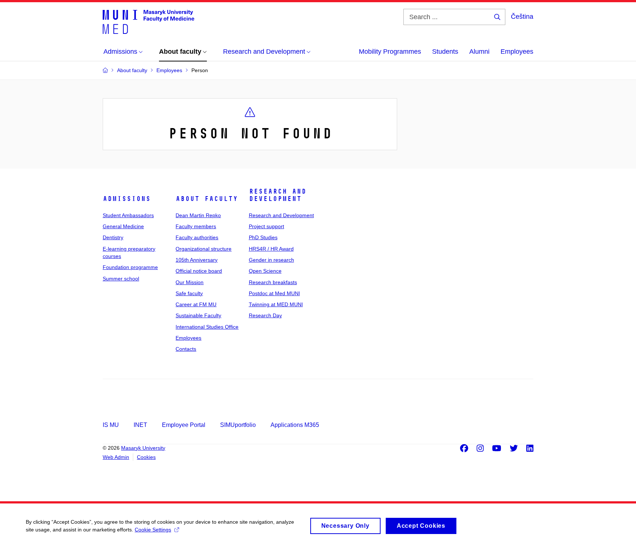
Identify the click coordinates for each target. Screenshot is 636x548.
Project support (266, 226)
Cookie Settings (153, 530)
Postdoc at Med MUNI (274, 293)
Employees (517, 51)
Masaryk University (143, 448)
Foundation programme (130, 267)
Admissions (127, 199)
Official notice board (199, 271)
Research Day (265, 315)
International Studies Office (207, 327)
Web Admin (116, 457)
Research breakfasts (273, 282)
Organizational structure (204, 249)
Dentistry (113, 237)
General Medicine (123, 226)
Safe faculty (189, 293)
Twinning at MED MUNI (276, 304)
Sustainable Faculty (198, 315)
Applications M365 (295, 425)
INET (140, 425)
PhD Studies (263, 237)
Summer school (121, 279)
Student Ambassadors (128, 215)
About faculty (207, 199)
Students (445, 51)
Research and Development (277, 195)
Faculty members (196, 226)
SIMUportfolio (238, 425)
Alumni (479, 51)
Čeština (522, 16)
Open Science (265, 271)
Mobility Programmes (390, 51)
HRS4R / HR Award (271, 249)
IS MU (111, 425)
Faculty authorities (197, 237)
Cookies (146, 457)
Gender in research (271, 260)
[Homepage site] (148, 21)
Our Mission (190, 282)
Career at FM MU (196, 304)
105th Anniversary (197, 260)
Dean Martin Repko (198, 215)
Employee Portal (183, 425)
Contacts (186, 349)
